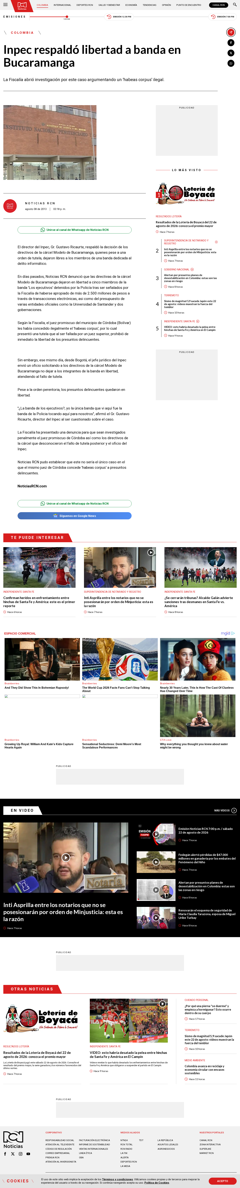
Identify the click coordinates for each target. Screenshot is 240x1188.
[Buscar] (235, 5)
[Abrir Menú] (5, 5)
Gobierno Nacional (176, 269)
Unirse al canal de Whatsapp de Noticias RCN (78, 230)
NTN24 (124, 1140)
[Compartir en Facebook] (231, 42)
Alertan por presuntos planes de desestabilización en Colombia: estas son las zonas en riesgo (190, 278)
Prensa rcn (52, 1157)
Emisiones (14, 16)
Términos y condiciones (117, 1179)
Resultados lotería (169, 216)
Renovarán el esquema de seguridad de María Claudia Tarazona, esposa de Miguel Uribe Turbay (207, 914)
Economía (131, 5)
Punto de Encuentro (188, 5)
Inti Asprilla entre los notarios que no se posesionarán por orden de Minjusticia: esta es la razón (190, 252)
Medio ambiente (195, 1060)
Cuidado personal (197, 1000)
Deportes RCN (85, 5)
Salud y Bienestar (109, 5)
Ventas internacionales (93, 1149)
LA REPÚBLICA (165, 1140)
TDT (141, 1140)
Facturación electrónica (94, 1140)
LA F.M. (124, 1153)
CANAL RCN (219, 5)
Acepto (222, 1181)
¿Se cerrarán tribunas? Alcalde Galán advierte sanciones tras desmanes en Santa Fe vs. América (198, 602)
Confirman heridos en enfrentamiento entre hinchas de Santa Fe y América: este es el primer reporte (39, 602)
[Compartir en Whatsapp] (231, 63)
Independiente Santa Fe (179, 321)
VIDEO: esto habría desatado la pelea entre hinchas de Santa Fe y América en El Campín (190, 328)
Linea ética (85, 1153)
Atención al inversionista (61, 1161)
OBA (81, 1157)
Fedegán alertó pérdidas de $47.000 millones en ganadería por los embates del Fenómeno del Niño (207, 858)
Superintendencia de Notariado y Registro (186, 242)
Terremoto (171, 295)
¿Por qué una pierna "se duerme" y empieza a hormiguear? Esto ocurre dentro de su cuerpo (208, 1009)
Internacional (62, 5)
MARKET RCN (207, 1153)
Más (222, 810)
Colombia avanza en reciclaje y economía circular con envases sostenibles (204, 1069)
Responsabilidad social (60, 1140)
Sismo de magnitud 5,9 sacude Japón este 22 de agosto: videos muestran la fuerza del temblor (190, 303)
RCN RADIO (126, 1149)
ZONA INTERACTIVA (210, 1144)
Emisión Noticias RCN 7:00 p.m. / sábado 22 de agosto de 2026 (206, 830)
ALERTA (125, 1157)
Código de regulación (59, 1149)
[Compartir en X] (231, 53)
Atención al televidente (60, 1144)
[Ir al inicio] (22, 6)
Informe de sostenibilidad (94, 1144)
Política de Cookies (156, 1182)
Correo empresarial (58, 1153)
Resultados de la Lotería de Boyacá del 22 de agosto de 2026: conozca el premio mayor (186, 224)
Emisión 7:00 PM (225, 16)
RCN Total (127, 1144)
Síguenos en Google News (78, 516)
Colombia (42, 5)
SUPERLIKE (205, 1149)
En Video (22, 810)
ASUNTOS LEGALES (168, 1144)
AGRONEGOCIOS (166, 1149)
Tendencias (149, 5)
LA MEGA (125, 1166)
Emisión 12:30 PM (122, 16)
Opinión (166, 5)
